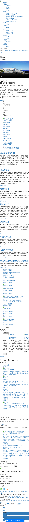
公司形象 (8, 8)
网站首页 (5, 2)
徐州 (12, 501)
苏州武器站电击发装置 (11, 19)
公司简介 (8, 5)
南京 (7, 501)
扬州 (1, 502)
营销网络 (5, 35)
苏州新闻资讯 (9, 33)
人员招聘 (5, 40)
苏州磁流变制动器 (10, 15)
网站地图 (13, 491)
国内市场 (8, 38)
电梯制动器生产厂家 (17, 50)
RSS (17, 491)
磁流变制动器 (5, 236)
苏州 (17, 501)
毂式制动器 (4, 204)
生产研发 (5, 26)
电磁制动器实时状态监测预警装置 (14, 261)
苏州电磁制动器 (10, 18)
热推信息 (2, 491)
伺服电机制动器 (6, 249)
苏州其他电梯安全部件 (11, 21)
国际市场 (8, 37)
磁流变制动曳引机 (7, 152)
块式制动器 (4, 169)
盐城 (28, 501)
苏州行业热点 (9, 32)
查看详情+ (2, 100)
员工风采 (8, 10)
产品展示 (5, 12)
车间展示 (5, 22)
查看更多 (2, 356)
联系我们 (5, 44)
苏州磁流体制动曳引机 (11, 13)
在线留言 (5, 43)
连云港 (22, 501)
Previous (6, 332)
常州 (14, 501)
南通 (19, 501)
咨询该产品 (3, 166)
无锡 (9, 501)
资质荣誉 (8, 7)
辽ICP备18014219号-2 (14, 496)
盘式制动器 (4, 188)
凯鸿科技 (18, 504)
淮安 (25, 501)
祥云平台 (8, 504)
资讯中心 (5, 29)
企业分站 (7, 491)
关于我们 (5, 4)
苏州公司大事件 (10, 30)
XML (20, 491)
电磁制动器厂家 (8, 50)
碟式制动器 (4, 222)
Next (5, 354)
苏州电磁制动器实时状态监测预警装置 (15, 16)
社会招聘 (8, 41)
